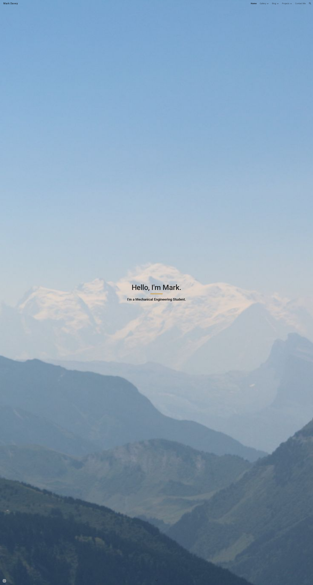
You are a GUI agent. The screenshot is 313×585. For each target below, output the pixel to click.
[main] (156, 292)
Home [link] (254, 3)
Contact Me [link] (300, 3)
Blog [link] (274, 3)
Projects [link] (285, 3)
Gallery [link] (263, 3)
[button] (310, 3)
